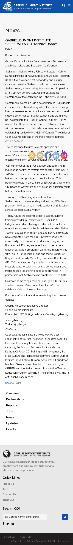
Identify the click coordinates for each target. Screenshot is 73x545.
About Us (8, 483)
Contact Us (9, 494)
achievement (24, 55)
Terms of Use (9, 537)
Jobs (5, 489)
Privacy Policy (26, 537)
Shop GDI (8, 499)
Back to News (13, 383)
